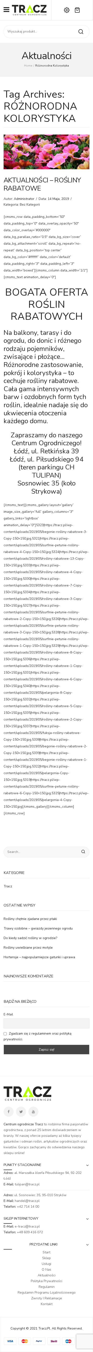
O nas (46, 1269)
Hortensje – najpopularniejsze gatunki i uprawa (39, 957)
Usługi (46, 1264)
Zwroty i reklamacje (46, 1298)
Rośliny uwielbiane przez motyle (28, 947)
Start (46, 1252)
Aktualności (47, 1275)
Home (28, 66)
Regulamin (47, 1286)
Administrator (24, 199)
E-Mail (8, 1014)
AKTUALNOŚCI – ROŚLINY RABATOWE (42, 184)
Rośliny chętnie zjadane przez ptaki (30, 919)
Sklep (46, 1258)
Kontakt (46, 1304)
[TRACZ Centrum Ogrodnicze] (29, 9)
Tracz (8, 886)
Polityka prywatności (46, 1281)
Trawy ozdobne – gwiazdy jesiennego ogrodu (38, 928)
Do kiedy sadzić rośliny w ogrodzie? (30, 938)
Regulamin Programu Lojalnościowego (47, 1292)
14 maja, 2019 (58, 199)
